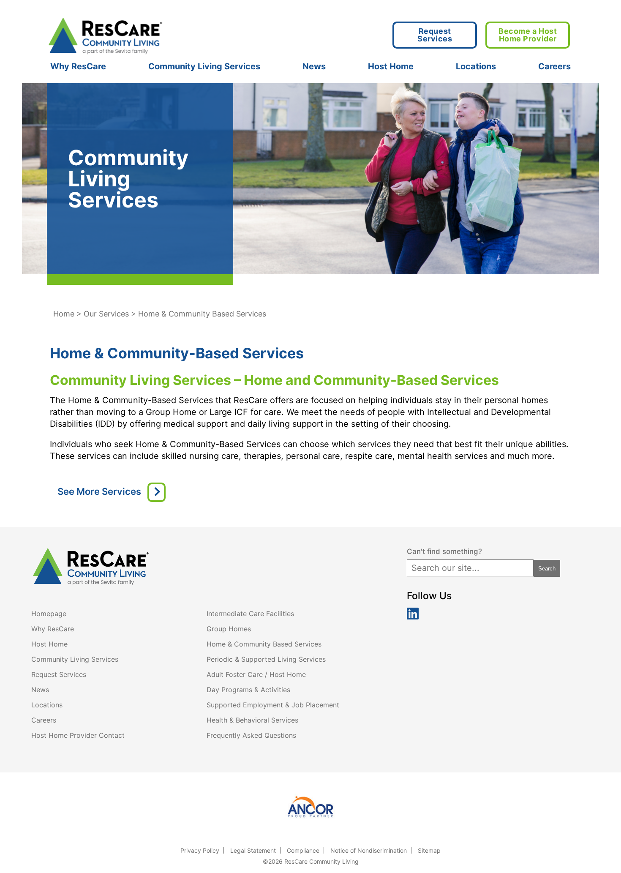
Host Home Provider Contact (78, 735)
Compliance (303, 850)
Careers (554, 66)
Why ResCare (78, 66)
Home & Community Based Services (264, 644)
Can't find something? (444, 551)
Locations (476, 66)
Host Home (391, 66)
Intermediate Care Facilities (250, 613)
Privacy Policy (199, 850)
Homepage (48, 613)
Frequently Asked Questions (251, 735)
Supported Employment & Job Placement (273, 705)
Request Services (58, 674)
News (314, 66)
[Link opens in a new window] (311, 807)
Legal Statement (253, 850)
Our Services (106, 313)
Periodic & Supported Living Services (266, 659)
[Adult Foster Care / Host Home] (156, 492)
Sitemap (429, 850)
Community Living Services (204, 66)
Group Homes (229, 629)
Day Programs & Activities (248, 689)
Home (63, 313)
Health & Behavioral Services (252, 720)
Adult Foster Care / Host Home (256, 674)
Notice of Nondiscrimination (368, 850)
